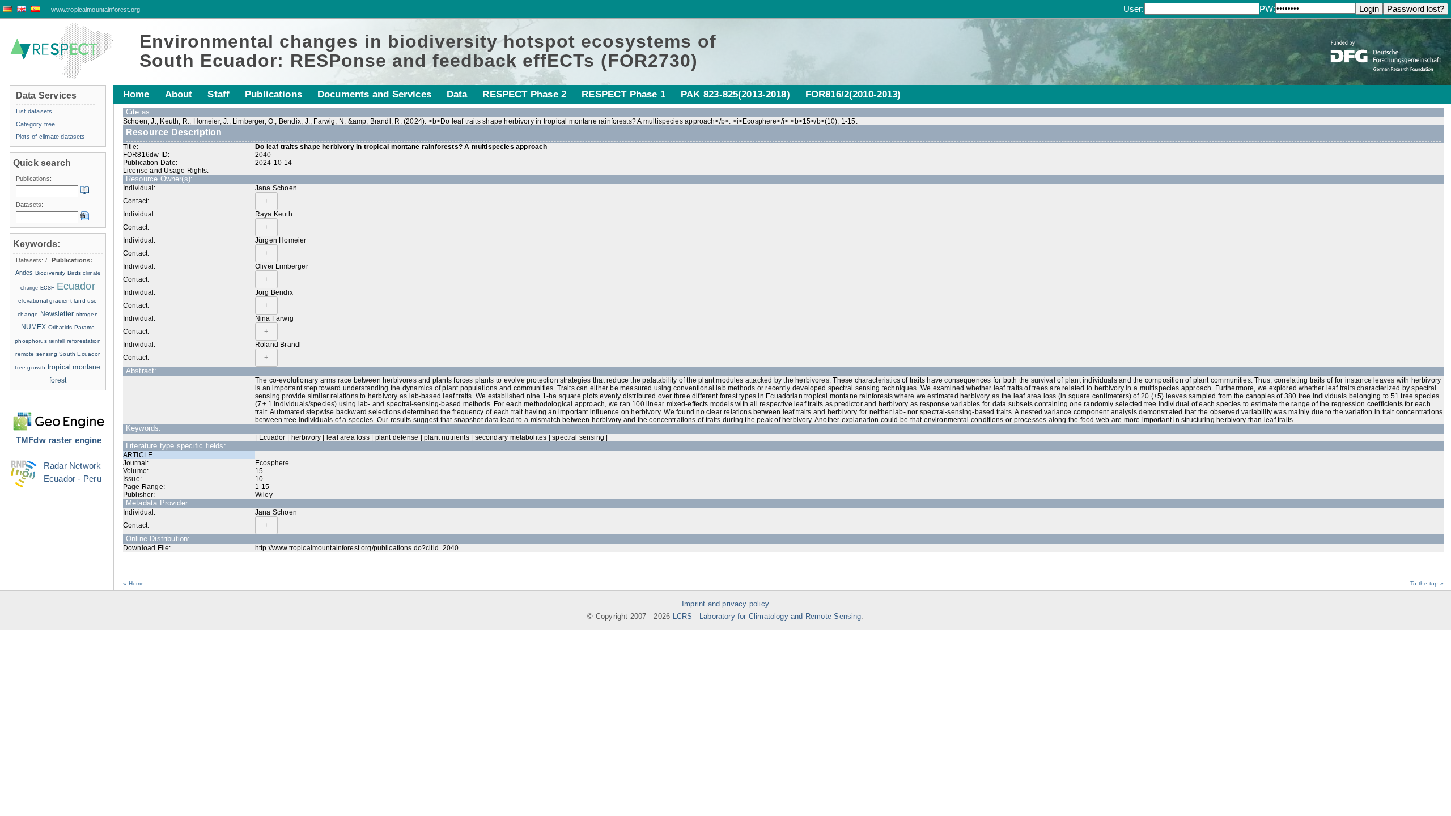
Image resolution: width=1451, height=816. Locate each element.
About (179, 94)
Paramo (84, 327)
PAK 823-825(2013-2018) (735, 94)
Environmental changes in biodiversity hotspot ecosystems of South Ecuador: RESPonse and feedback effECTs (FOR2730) (427, 51)
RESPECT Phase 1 (623, 94)
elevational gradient (44, 301)
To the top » (1427, 583)
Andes (24, 272)
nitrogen (87, 314)
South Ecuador (79, 354)
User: (1133, 9)
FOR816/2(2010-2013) (853, 94)
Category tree (35, 124)
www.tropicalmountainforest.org (95, 9)
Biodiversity (50, 273)
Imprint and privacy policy (725, 604)
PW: (1267, 9)
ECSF (47, 288)
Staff (218, 94)
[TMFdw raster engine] (59, 414)
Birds (74, 273)
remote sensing (36, 354)
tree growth (30, 367)
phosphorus (31, 341)
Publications (273, 94)
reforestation (84, 341)
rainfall (57, 341)
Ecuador (76, 286)
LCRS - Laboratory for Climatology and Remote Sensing (767, 616)
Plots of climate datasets (51, 136)
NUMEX (33, 327)
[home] (62, 51)
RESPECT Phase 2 (524, 94)
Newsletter (57, 314)
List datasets (34, 111)
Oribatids (61, 327)
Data (457, 94)
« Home (133, 583)
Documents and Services (374, 94)
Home (136, 94)
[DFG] (1387, 47)
